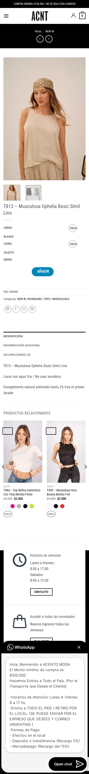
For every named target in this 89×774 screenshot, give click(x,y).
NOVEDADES (34, 299)
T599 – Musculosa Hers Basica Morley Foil (62, 492)
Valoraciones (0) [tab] (17, 354)
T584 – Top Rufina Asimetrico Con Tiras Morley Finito (21, 492)
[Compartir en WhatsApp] (7, 309)
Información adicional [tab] (21, 345)
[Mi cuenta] (73, 16)
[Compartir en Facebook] (16, 309)
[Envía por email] (24, 309)
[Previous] (11, 119)
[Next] (78, 119)
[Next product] (40, 38)
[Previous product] (48, 38)
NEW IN (49, 31)
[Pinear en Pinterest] (32, 309)
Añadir (43, 271)
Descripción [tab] (13, 336)
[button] (6, 15)
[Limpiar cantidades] (15, 227)
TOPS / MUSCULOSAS (56, 299)
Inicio (38, 31)
